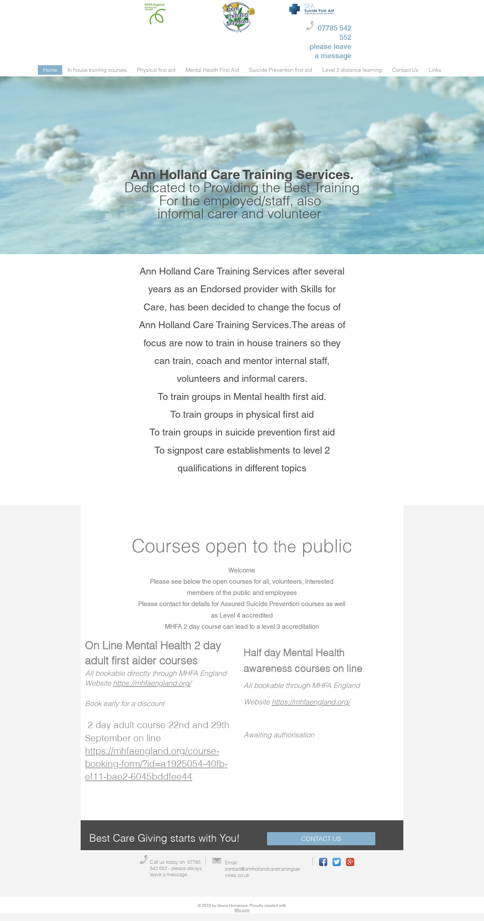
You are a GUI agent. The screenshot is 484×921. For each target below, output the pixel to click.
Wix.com (242, 910)
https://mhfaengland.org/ (152, 683)
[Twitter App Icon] (337, 862)
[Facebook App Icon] (323, 862)
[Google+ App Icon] (350, 862)
